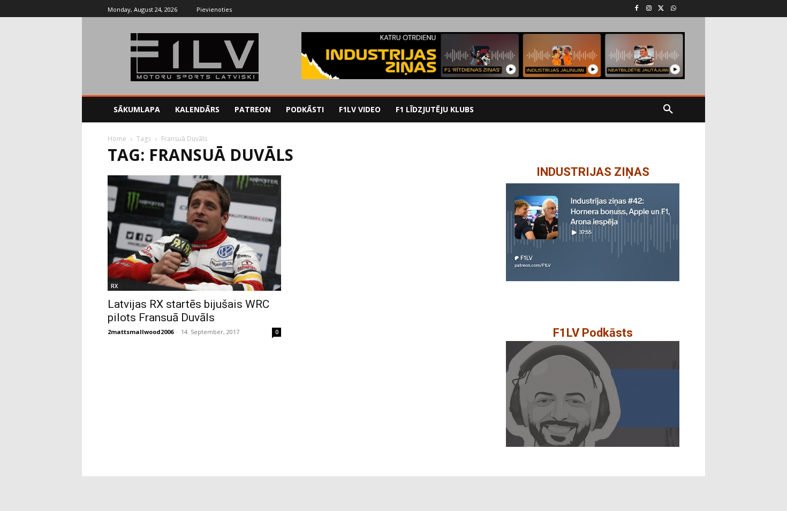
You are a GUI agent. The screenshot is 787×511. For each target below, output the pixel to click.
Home (117, 138)
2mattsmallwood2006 (140, 332)
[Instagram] (649, 9)
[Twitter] (661, 9)
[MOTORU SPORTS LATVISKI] (194, 57)
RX (114, 286)
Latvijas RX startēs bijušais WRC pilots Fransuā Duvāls (188, 311)
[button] (668, 109)
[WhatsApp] (673, 9)
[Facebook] (637, 9)
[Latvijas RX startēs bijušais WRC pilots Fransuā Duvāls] (194, 233)
